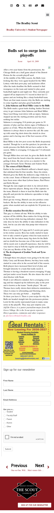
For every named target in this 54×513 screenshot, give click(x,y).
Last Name (8, 390)
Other (8, 426)
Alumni (9, 423)
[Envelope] (42, 5)
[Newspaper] (30, 5)
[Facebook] (17, 5)
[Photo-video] (36, 5)
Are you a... (8, 409)
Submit (8, 449)
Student (9, 412)
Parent (9, 419)
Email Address (10, 400)
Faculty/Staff (11, 415)
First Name (8, 381)
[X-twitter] (24, 5)
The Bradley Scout (27, 23)
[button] (47, 14)
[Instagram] (11, 5)
